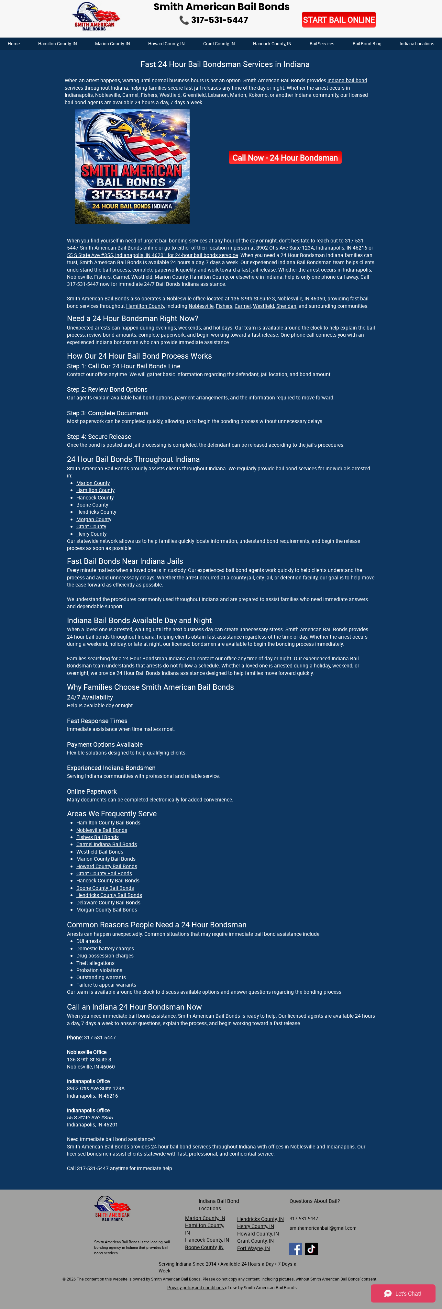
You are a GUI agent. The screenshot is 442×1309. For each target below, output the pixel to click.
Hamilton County (145, 305)
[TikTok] (311, 1249)
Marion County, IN (205, 1218)
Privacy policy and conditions (196, 1288)
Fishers (224, 305)
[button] (417, 44)
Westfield (263, 305)
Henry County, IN (255, 1226)
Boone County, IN (204, 1247)
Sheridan (286, 305)
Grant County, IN (255, 1240)
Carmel (243, 305)
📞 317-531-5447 (213, 20)
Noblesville (201, 305)
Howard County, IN (258, 1233)
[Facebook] (295, 1249)
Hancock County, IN (207, 1239)
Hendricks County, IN (260, 1219)
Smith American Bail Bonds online (118, 247)
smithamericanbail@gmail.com (323, 1228)
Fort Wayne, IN (253, 1248)
